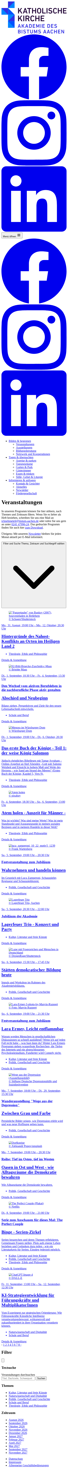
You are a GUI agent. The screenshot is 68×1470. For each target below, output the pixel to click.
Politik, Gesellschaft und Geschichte (29, 1399)
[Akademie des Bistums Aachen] (34, 32)
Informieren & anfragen (22, 480)
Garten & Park (24, 467)
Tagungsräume (24, 463)
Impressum (15, 1462)
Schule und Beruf (19, 1402)
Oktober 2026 (17, 1426)
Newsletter (22, 490)
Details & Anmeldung (13, 660)
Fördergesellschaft (26, 493)
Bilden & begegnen (20, 441)
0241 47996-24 (20, 524)
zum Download (34, 527)
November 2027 (18, 1452)
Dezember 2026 (18, 1433)
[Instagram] (34, 164)
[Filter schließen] (2, 1360)
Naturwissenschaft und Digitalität (28, 1395)
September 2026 (18, 1423)
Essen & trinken (25, 473)
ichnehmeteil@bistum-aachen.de (20, 521)
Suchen (41, 1378)
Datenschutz (16, 1458)
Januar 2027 (16, 1436)
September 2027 (18, 1449)
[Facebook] (34, 98)
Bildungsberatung (26, 450)
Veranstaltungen (25, 444)
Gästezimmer (23, 470)
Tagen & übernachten (21, 457)
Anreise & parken (26, 460)
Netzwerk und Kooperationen (33, 454)
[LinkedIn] (34, 230)
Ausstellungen (24, 447)
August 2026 (16, 1419)
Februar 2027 (16, 1439)
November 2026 (18, 1429)
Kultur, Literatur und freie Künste (28, 1392)
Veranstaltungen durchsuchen (18, 1374)
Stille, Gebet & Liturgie (29, 477)
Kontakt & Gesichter (28, 483)
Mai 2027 (14, 1446)
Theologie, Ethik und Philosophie (28, 1405)
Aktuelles (21, 486)
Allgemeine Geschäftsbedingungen (29, 1465)
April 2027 (15, 1442)
